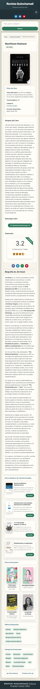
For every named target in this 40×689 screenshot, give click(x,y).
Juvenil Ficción (28, 654)
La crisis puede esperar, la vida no (20, 523)
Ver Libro (30, 495)
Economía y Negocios (21, 658)
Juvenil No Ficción (19, 662)
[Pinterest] (24, 16)
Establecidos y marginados (23, 543)
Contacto (21, 686)
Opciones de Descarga (20, 225)
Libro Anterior (13, 673)
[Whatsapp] (22, 266)
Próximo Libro (27, 673)
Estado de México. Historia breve (20, 484)
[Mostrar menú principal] (36, 12)
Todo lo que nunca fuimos (12, 586)
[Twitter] (16, 16)
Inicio (5, 36)
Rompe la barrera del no (13, 637)
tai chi (18, 633)
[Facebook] (20, 16)
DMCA (28, 686)
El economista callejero (11, 613)
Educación (16, 654)
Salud (7, 666)
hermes (8, 629)
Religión (8, 658)
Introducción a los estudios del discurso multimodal (23, 504)
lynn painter (9, 633)
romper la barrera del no (13, 641)
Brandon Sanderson (20, 629)
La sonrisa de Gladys (28, 613)
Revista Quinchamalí (20, 3)
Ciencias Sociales (15, 36)
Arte (29, 662)
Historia (8, 662)
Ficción (8, 654)
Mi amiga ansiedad (28, 585)
